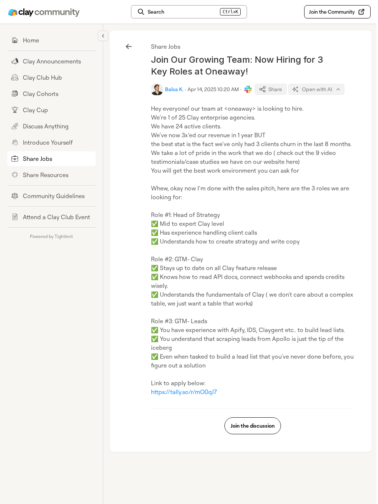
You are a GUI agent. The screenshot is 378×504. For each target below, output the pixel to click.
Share (275, 89)
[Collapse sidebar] (103, 36)
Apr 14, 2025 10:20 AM (213, 89)
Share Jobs (165, 46)
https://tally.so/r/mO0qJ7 (184, 392)
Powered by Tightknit (51, 236)
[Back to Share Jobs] (128, 46)
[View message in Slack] (248, 89)
